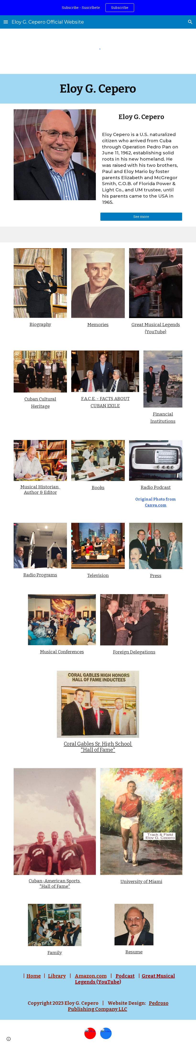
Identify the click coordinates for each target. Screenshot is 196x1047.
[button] (5, 21)
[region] (98, 7)
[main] (98, 89)
